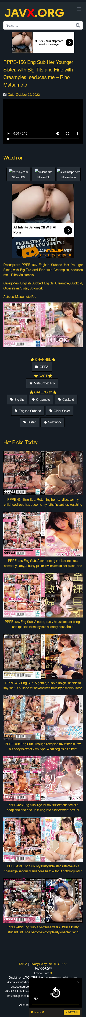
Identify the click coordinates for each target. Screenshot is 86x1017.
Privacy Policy (38, 963)
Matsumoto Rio (44, 383)
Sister (31, 422)
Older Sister (61, 410)
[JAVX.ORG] (34, 13)
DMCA (23, 963)
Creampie (42, 399)
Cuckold (68, 399)
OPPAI (44, 366)
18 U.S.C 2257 (58, 963)
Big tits (19, 399)
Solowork (54, 422)
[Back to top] (78, 1008)
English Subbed (29, 410)
